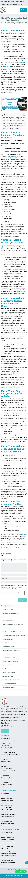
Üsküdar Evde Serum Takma (7, 825)
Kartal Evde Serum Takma (6, 807)
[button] (21, 871)
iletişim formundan (20, 542)
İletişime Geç (5, 731)
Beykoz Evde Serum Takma (7, 800)
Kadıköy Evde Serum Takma (7, 805)
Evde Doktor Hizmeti (8, 617)
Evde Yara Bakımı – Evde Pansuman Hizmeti (14, 635)
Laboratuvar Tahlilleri (8, 620)
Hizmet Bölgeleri (4, 547)
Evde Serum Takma (5, 793)
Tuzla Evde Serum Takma (6, 821)
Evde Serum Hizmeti (8, 609)
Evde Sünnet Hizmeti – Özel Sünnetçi (12, 650)
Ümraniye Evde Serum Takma (7, 823)
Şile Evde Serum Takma (6, 819)
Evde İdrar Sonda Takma (9, 657)
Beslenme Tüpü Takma (8, 628)
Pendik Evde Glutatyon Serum (7, 851)
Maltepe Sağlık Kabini (15, 869)
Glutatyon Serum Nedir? (6, 832)
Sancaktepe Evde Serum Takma (8, 814)
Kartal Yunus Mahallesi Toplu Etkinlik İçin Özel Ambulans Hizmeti (13, 126)
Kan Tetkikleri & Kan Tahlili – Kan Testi (13, 624)
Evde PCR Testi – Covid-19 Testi (10, 661)
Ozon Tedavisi (6, 654)
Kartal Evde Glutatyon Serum (7, 846)
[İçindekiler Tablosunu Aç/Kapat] (24, 115)
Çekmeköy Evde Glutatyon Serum (8, 841)
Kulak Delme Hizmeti (8, 639)
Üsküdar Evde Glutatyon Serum (8, 864)
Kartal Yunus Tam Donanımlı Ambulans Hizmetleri (14, 117)
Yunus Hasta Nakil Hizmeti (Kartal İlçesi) (12, 118)
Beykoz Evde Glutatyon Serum (7, 839)
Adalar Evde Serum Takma (6, 796)
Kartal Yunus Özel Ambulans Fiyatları (11, 128)
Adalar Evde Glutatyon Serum (7, 835)
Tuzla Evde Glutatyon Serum (7, 860)
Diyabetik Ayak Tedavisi (9, 672)
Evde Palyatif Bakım (8, 676)
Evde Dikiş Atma (7, 643)
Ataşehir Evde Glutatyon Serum (8, 837)
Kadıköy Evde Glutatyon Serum (7, 844)
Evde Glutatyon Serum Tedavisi (11, 613)
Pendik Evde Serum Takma (7, 812)
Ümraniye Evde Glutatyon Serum (8, 862)
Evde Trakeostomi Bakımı (9, 683)
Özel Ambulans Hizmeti (8, 646)
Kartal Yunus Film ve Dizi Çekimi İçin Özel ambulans (14, 123)
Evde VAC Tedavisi (7, 668)
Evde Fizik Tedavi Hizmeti (9, 687)
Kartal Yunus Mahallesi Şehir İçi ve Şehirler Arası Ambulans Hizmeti (13, 121)
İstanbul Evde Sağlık (12, 547)
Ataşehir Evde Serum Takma (7, 798)
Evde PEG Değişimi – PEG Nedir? (11, 680)
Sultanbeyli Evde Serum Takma (7, 816)
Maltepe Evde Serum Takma (7, 809)
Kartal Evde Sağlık (19, 547)
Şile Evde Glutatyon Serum (7, 858)
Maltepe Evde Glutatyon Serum (8, 848)
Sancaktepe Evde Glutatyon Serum (8, 853)
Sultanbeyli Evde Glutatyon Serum (8, 855)
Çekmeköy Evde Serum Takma (7, 802)
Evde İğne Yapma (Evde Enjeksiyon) (12, 631)
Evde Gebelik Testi (7, 665)
